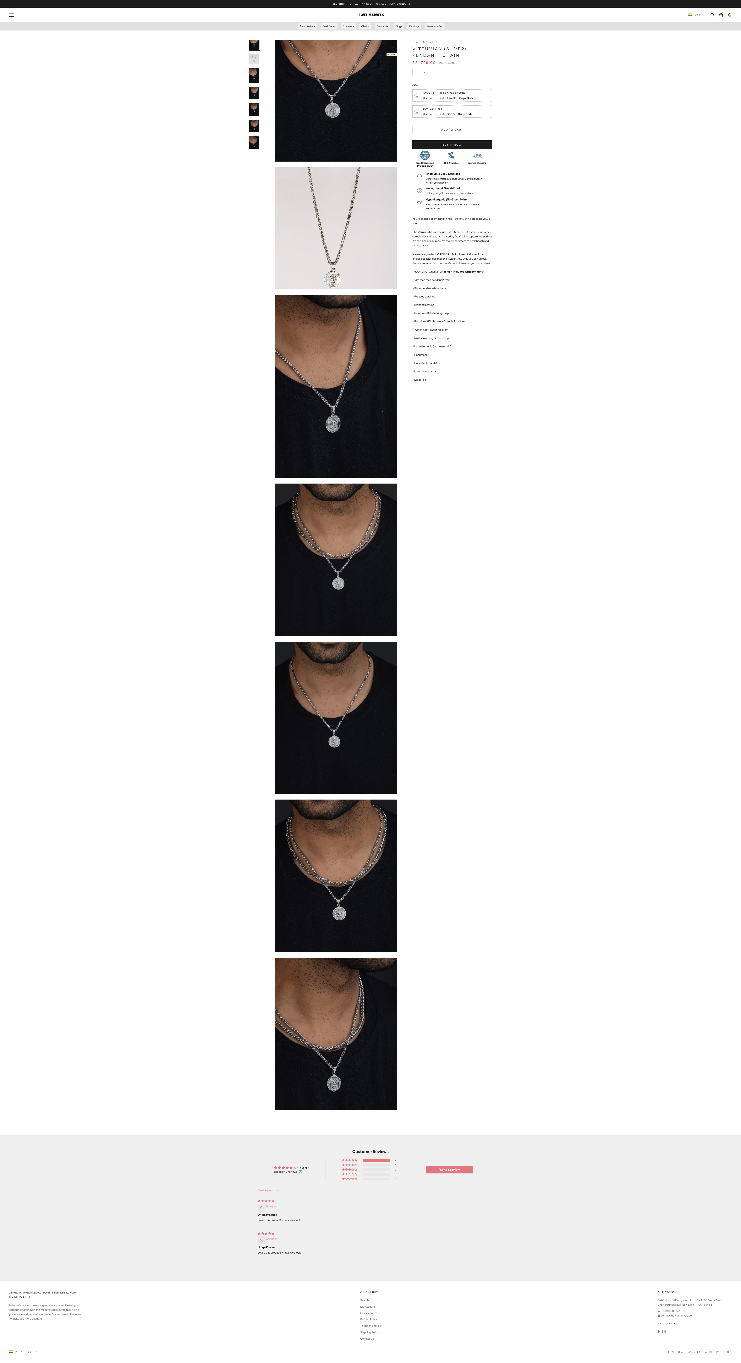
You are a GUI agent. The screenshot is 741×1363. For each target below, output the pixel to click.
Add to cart (452, 129)
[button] (350, 1160)
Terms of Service (370, 1325)
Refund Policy (368, 1319)
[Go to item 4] (254, 93)
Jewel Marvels (424, 42)
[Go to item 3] (254, 75)
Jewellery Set (434, 26)
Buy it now (452, 144)
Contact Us (367, 1338)
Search (364, 1300)
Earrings (414, 26)
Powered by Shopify (716, 1352)
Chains (365, 26)
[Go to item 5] (254, 109)
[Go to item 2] (254, 59)
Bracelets (348, 26)
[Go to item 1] (254, 45)
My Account (367, 1306)
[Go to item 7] (254, 142)
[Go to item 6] (254, 126)
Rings (398, 26)
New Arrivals (307, 26)
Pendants (382, 26)
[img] (266, 1201)
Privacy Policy (368, 1313)
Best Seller (329, 26)
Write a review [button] (449, 1170)
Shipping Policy (369, 1332)
